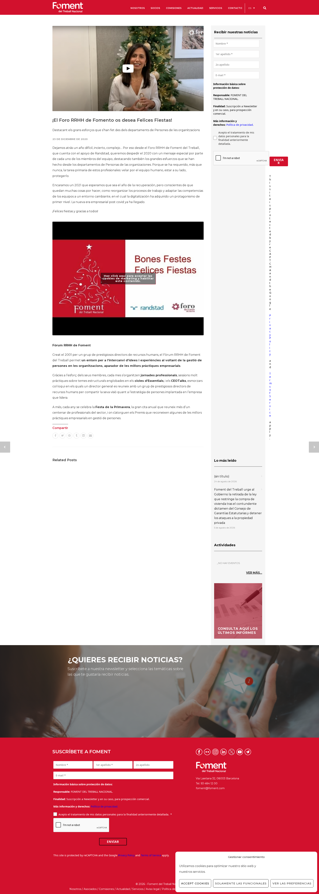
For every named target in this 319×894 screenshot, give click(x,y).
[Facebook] (55, 436)
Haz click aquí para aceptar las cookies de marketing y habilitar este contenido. (128, 278)
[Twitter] (62, 436)
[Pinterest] (69, 436)
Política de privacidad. (240, 124)
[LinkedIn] (83, 436)
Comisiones (106, 889)
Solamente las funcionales (241, 883)
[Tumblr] (76, 436)
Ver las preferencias (291, 883)
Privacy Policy (270, 335)
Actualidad (123, 889)
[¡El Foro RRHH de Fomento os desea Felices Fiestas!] (128, 68)
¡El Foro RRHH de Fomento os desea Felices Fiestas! (112, 120)
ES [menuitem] (249, 8)
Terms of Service (270, 395)
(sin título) (221, 476)
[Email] (90, 436)
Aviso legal (153, 889)
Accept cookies (195, 883)
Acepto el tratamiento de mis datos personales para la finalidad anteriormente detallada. (236, 138)
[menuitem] (251, 8)
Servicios (137, 889)
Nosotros (75, 889)
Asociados (90, 889)
